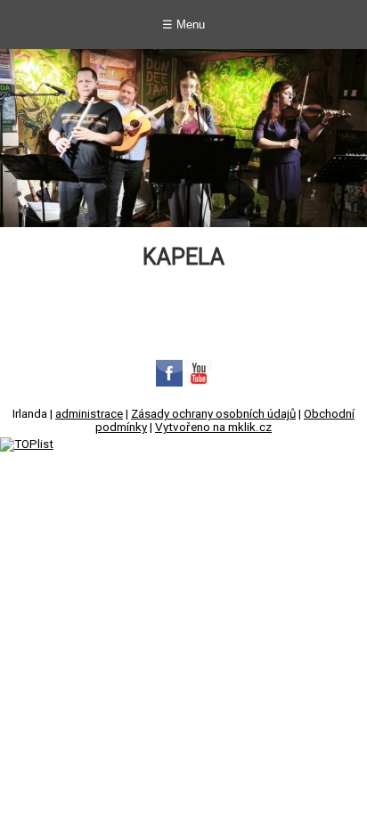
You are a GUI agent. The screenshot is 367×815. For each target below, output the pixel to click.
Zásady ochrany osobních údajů (213, 413)
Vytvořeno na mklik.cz (213, 427)
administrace (89, 413)
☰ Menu (183, 24)
